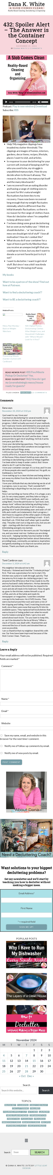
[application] (26, 102)
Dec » (30, 1076)
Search (26, 1085)
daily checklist (38, 1105)
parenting (13, 1119)
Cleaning (23, 1105)
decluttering (20, 1108)
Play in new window (23, 106)
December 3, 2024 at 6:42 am (16, 563)
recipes (46, 1122)
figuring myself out (15, 1112)
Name (5, 698)
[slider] (45, 101)
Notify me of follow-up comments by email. (26, 745)
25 (3, 1071)
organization (38, 1115)
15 (34, 1060)
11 (3, 1060)
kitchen (32, 1112)
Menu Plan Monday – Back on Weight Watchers (11, 328)
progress (39, 1119)
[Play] (6, 102)
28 (26, 1071)
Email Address (27, 893)
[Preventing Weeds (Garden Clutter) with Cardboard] (12, 349)
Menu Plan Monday (17, 1115)
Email (4, 710)
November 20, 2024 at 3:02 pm (16, 411)
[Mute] (39, 102)
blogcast (10, 1105)
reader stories (31, 1122)
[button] (39, 1152)
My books (8, 274)
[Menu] (26, 1140)
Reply (5, 551)
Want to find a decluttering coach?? (22, 292)
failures (35, 1108)
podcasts (26, 393)
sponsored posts (16, 1126)
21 (26, 1066)
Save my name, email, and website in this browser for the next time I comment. (23, 737)
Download (41, 106)
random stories (11, 1122)
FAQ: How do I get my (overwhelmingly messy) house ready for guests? (25, 382)
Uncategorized (37, 1126)
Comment (7, 666)
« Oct (22, 1076)
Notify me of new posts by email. (21, 753)
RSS (16, 110)
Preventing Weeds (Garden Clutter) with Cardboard (12, 359)
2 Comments (35, 48)
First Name (26, 908)
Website (5, 723)
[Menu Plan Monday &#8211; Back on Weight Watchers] (12, 318)
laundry (44, 1112)
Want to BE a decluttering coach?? (22, 299)
